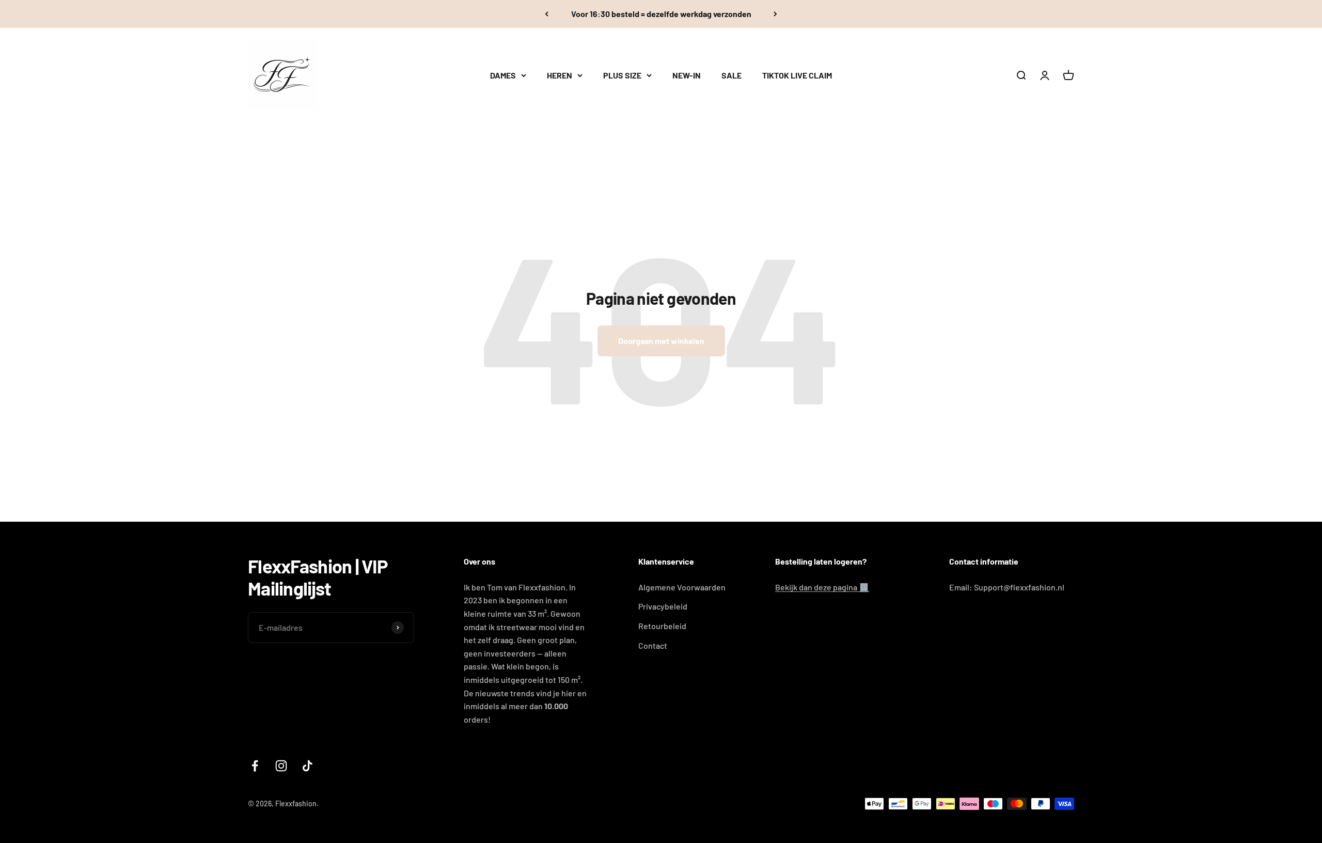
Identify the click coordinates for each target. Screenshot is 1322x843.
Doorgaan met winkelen (661, 341)
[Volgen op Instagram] (281, 766)
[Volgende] (775, 14)
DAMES (503, 75)
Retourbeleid (662, 626)
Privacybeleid (662, 606)
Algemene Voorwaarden (682, 587)
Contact (652, 645)
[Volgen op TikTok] (307, 766)
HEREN (559, 75)
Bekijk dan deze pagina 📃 (822, 587)
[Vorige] (546, 14)
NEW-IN (686, 75)
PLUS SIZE (622, 75)
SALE (731, 75)
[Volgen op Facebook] (255, 766)
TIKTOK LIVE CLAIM (797, 75)
